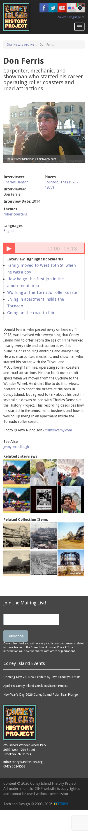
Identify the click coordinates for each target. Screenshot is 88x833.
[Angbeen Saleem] (71, 499)
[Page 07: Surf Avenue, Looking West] (43, 563)
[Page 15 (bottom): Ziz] (16, 563)
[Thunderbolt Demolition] (71, 563)
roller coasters (15, 214)
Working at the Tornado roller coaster (43, 292)
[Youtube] (62, 7)
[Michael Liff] (16, 472)
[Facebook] (44, 7)
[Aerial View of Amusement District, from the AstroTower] (43, 535)
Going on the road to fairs (31, 312)
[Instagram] (80, 7)
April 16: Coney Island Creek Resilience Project (35, 686)
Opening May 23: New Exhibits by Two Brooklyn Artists (41, 677)
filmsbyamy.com (58, 430)
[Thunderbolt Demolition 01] (71, 535)
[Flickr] (71, 7)
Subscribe (15, 636)
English (9, 231)
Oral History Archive (20, 44)
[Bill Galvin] (71, 472)
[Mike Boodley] (43, 499)
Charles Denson (15, 182)
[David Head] (43, 472)
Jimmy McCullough (16, 447)
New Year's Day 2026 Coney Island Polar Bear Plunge (40, 694)
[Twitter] (53, 7)
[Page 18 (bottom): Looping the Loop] (16, 535)
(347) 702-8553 (14, 766)
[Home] (16, 17)
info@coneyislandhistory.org (23, 762)
